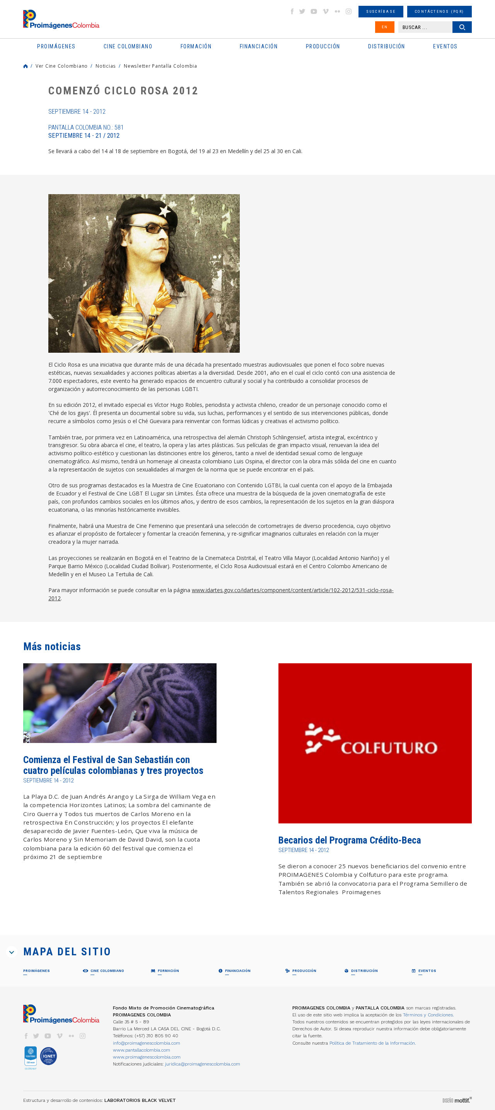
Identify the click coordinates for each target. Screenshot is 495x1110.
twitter (302, 11)
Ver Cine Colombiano (62, 66)
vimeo (325, 11)
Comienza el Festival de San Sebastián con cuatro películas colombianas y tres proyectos (113, 765)
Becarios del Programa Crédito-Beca (349, 840)
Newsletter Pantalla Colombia (160, 66)
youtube (314, 11)
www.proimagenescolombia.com (147, 1057)
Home (25, 66)
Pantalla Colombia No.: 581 (86, 131)
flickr (337, 11)
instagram (349, 11)
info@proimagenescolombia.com (146, 1043)
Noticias (106, 66)
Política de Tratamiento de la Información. (372, 1043)
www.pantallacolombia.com (141, 1050)
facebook (292, 11)
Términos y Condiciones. (428, 1015)
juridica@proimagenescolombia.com (202, 1064)
